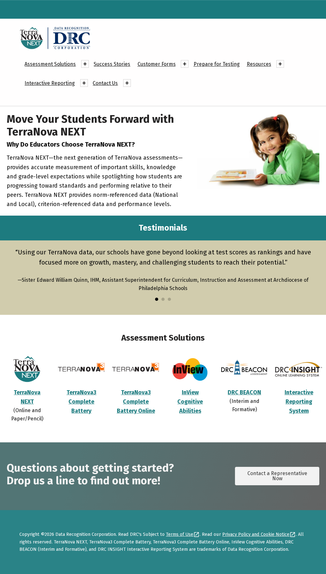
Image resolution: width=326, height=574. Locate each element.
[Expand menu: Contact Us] (127, 83)
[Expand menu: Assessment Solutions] (85, 64)
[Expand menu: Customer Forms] (184, 64)
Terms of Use (179, 534)
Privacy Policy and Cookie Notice (255, 534)
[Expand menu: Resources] (280, 64)
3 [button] (169, 299)
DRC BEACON (244, 392)
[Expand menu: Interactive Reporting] (84, 83)
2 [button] (163, 299)
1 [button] (156, 299)
